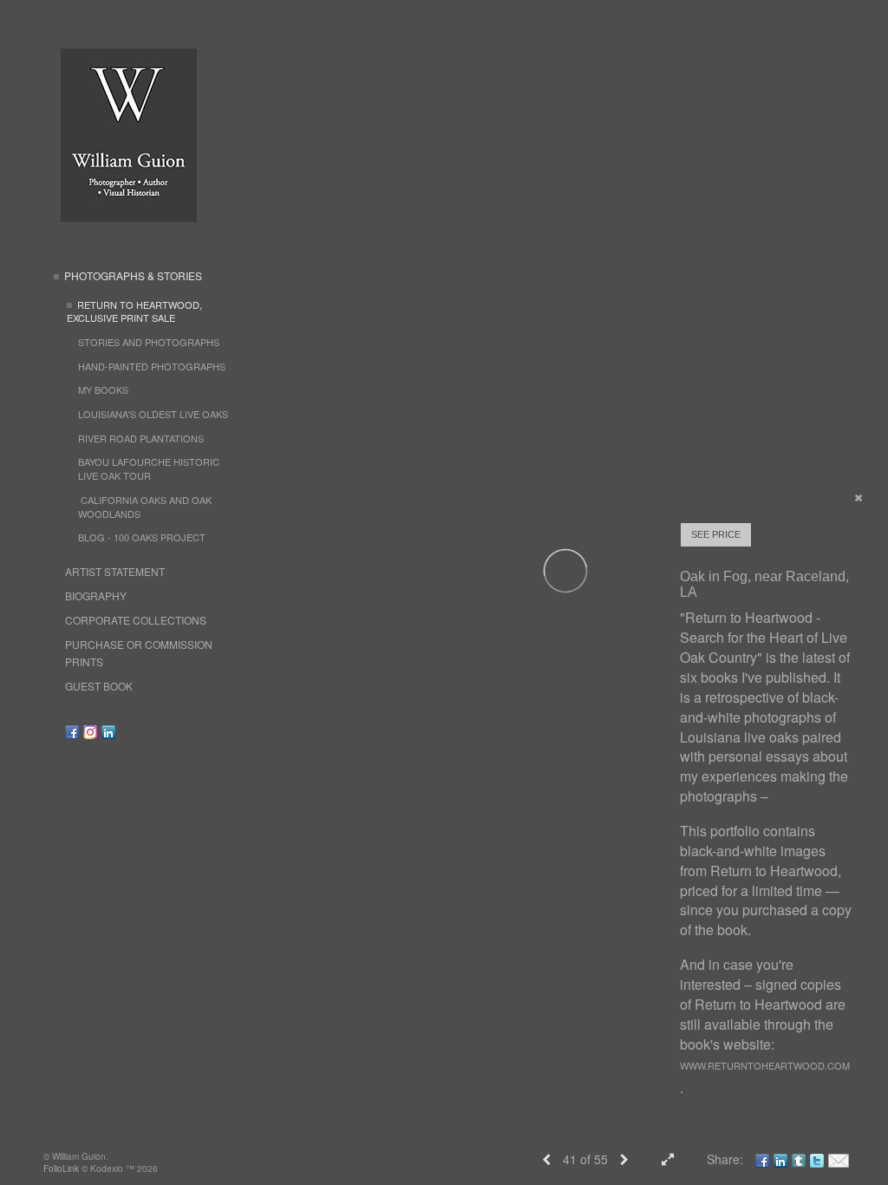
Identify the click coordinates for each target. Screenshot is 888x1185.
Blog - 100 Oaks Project (142, 537)
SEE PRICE (716, 534)
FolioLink (61, 1168)
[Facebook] (72, 731)
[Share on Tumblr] (799, 1159)
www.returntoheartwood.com (765, 1065)
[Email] (838, 1159)
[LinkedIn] (108, 731)
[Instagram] (90, 731)
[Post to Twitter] (817, 1159)
